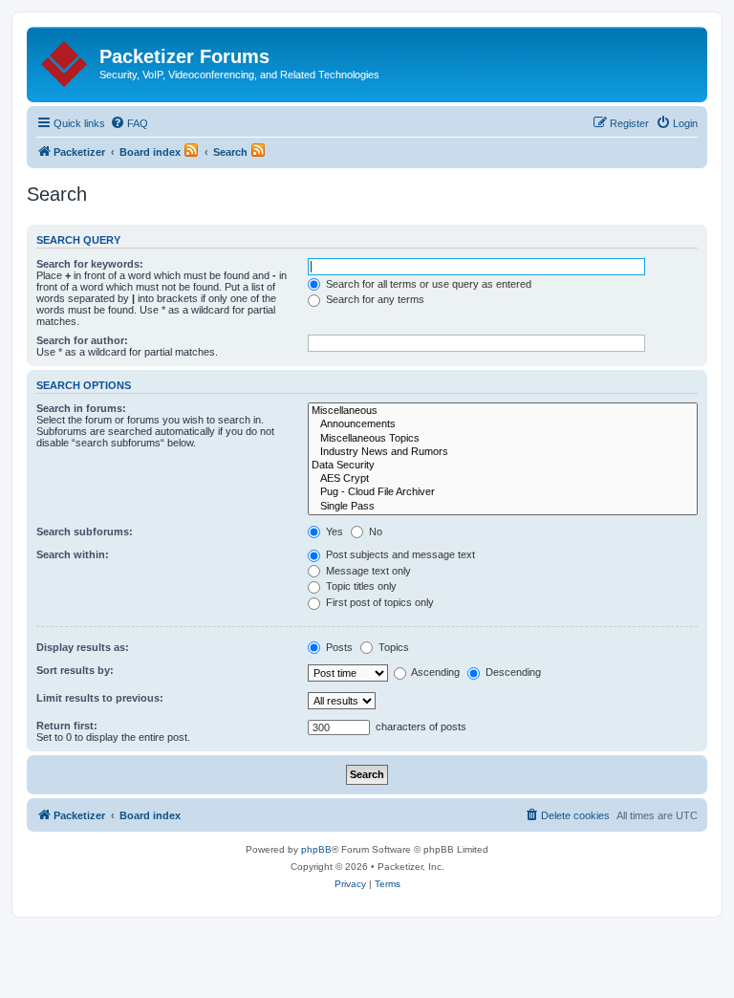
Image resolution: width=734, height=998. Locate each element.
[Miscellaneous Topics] (503, 438)
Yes (333, 531)
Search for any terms (373, 299)
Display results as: (82, 647)
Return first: (66, 725)
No (374, 531)
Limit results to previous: (99, 698)
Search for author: (82, 340)
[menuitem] (129, 123)
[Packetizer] (65, 60)
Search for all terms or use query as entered (427, 284)
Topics (392, 647)
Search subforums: (84, 531)
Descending (512, 672)
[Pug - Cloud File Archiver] (503, 492)
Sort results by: (75, 670)
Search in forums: (81, 408)
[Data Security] (503, 465)
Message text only (367, 570)
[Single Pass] (503, 506)
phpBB (316, 849)
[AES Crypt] (503, 479)
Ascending (434, 672)
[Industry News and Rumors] (503, 452)
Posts (338, 647)
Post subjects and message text (399, 554)
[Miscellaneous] (503, 411)
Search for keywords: (89, 264)
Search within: (72, 554)
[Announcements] (503, 424)
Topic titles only (360, 586)
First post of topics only (378, 602)
